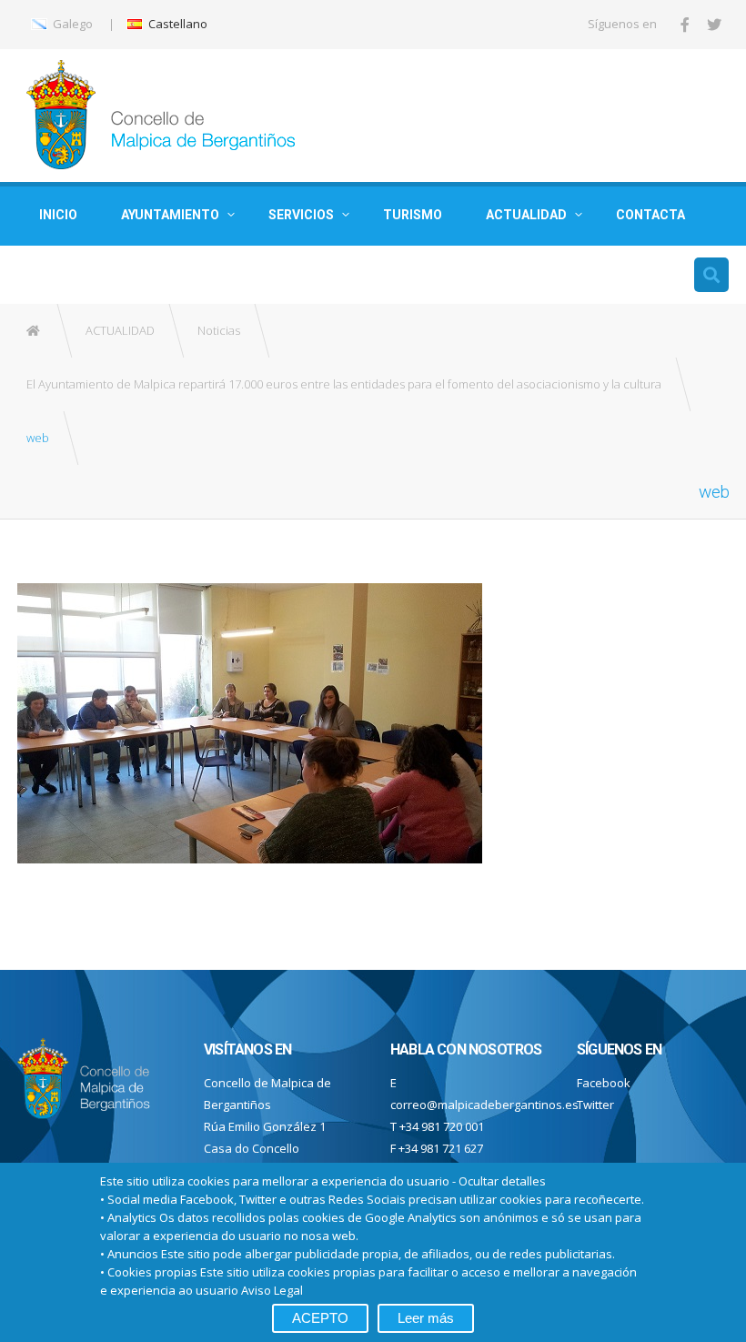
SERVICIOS (301, 214)
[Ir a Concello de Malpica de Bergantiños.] (34, 331)
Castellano (176, 23)
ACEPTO (320, 1318)
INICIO (58, 214)
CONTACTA (650, 214)
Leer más (426, 1318)
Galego (71, 23)
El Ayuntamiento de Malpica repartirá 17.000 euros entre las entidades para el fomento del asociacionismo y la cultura (343, 384)
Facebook (603, 1083)
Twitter (595, 1104)
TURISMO (412, 214)
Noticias (218, 330)
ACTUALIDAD (526, 214)
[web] (249, 721)
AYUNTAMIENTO (170, 214)
